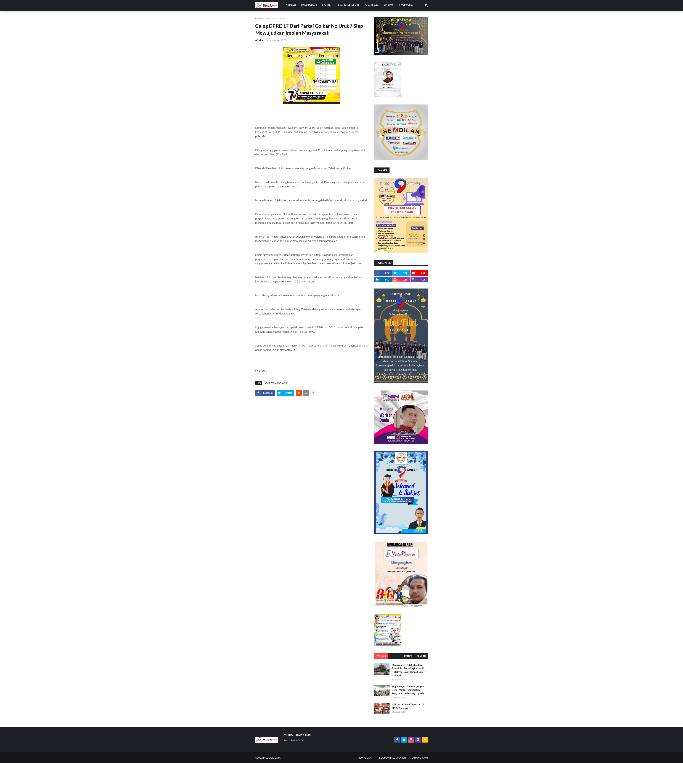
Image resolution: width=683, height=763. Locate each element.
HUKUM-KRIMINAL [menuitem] (348, 5)
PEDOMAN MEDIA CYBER (392, 757)
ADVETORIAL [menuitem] (406, 5)
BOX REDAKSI (365, 757)
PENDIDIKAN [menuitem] (309, 5)
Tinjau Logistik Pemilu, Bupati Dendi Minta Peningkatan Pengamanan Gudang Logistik (408, 690)
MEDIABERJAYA (271, 757)
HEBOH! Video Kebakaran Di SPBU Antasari (408, 706)
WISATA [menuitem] (388, 5)
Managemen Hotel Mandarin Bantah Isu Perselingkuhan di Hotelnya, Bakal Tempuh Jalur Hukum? (408, 670)
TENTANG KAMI (419, 757)
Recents (408, 656)
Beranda (259, 18)
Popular (381, 656)
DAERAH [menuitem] (291, 5)
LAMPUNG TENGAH (275, 18)
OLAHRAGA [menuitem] (372, 5)
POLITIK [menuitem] (327, 5)
